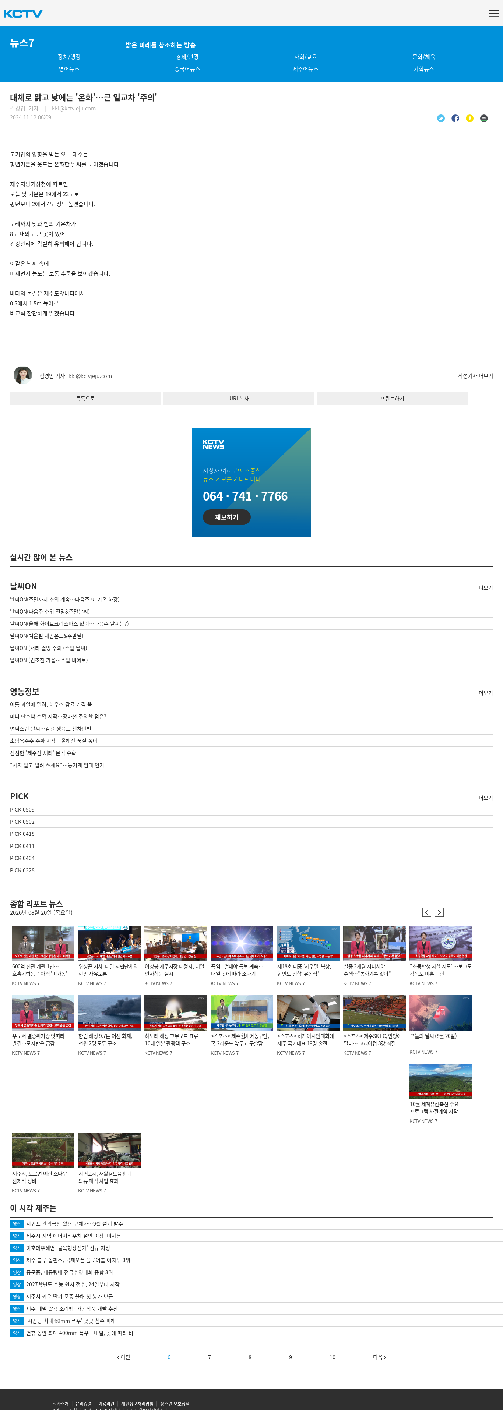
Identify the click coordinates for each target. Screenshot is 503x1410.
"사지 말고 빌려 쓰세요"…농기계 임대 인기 (57, 764)
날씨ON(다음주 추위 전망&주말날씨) (50, 611)
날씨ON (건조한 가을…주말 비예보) (49, 660)
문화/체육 (423, 57)
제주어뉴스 (306, 69)
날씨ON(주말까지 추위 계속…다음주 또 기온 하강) (65, 599)
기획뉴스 (424, 69)
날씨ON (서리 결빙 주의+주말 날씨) (48, 647)
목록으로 (85, 398)
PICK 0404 (22, 858)
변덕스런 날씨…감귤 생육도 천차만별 (50, 728)
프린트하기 (392, 398)
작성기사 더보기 (475, 376)
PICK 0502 (22, 821)
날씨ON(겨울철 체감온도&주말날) (47, 635)
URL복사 (239, 398)
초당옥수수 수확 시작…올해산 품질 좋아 (54, 740)
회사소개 (61, 1403)
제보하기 (227, 517)
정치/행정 (69, 57)
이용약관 (106, 1403)
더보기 (486, 587)
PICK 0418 (22, 833)
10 (332, 1357)
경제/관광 (187, 57)
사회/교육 (305, 57)
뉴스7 (22, 42)
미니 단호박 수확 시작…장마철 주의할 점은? (58, 716)
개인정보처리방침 (137, 1403)
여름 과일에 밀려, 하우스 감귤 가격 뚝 (51, 704)
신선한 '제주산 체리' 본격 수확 (43, 752)
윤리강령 (83, 1403)
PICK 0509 (22, 809)
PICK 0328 (22, 870)
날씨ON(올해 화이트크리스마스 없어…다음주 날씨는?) (69, 623)
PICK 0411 (22, 845)
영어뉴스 (69, 69)
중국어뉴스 (187, 69)
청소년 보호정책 (175, 1403)
